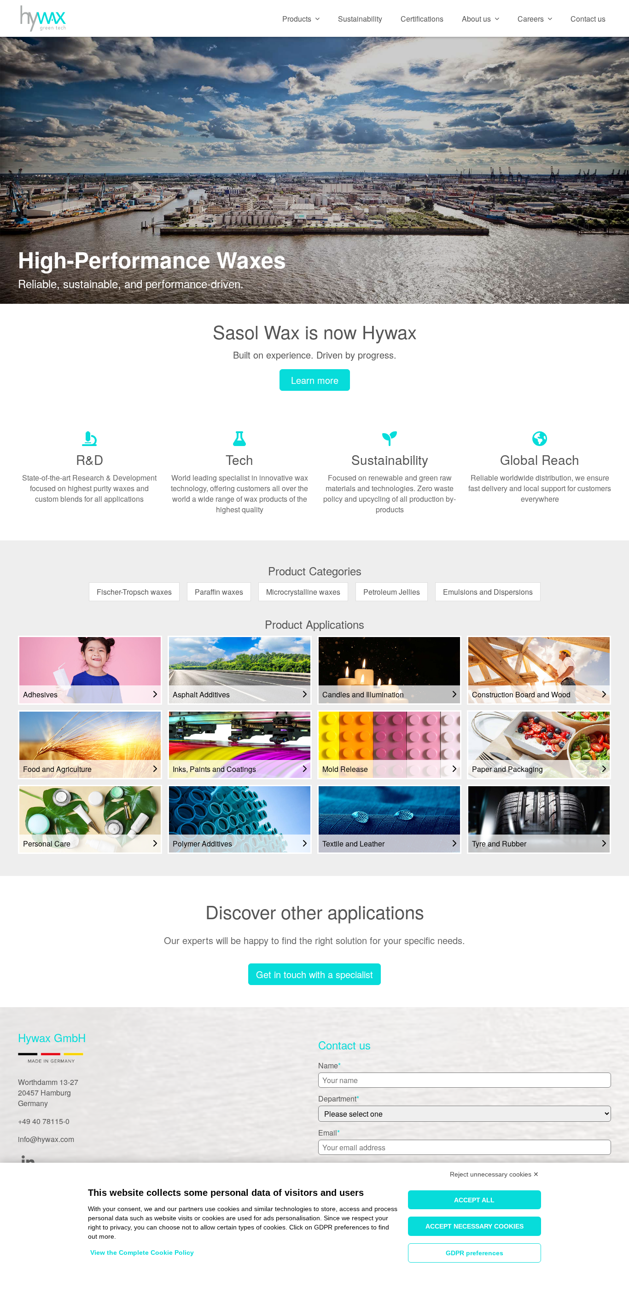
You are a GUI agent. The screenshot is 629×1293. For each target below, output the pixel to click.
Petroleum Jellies (391, 591)
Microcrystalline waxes (303, 591)
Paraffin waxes (219, 591)
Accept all (474, 1200)
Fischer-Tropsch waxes (134, 591)
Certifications (422, 18)
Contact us (588, 18)
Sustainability (360, 18)
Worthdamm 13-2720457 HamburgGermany (48, 1092)
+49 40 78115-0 (44, 1121)
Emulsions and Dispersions (488, 591)
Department (337, 1098)
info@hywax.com (46, 1139)
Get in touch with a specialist (314, 974)
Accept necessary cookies (474, 1226)
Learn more (314, 380)
